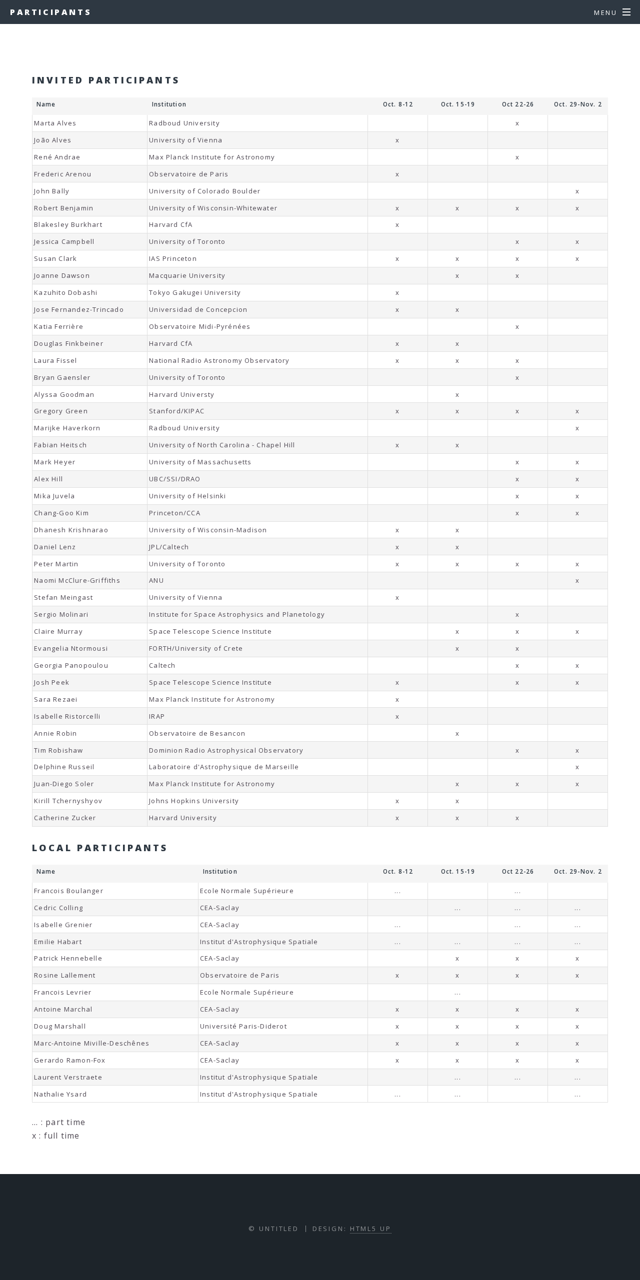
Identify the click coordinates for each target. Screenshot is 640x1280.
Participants (51, 11)
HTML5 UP (371, 1228)
